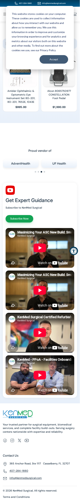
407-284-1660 (25, 3)
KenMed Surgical (23, 490)
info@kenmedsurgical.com (54, 3)
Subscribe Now (19, 218)
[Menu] (5, 14)
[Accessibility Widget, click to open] (74, 251)
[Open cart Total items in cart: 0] (75, 14)
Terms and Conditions (16, 497)
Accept (54, 59)
